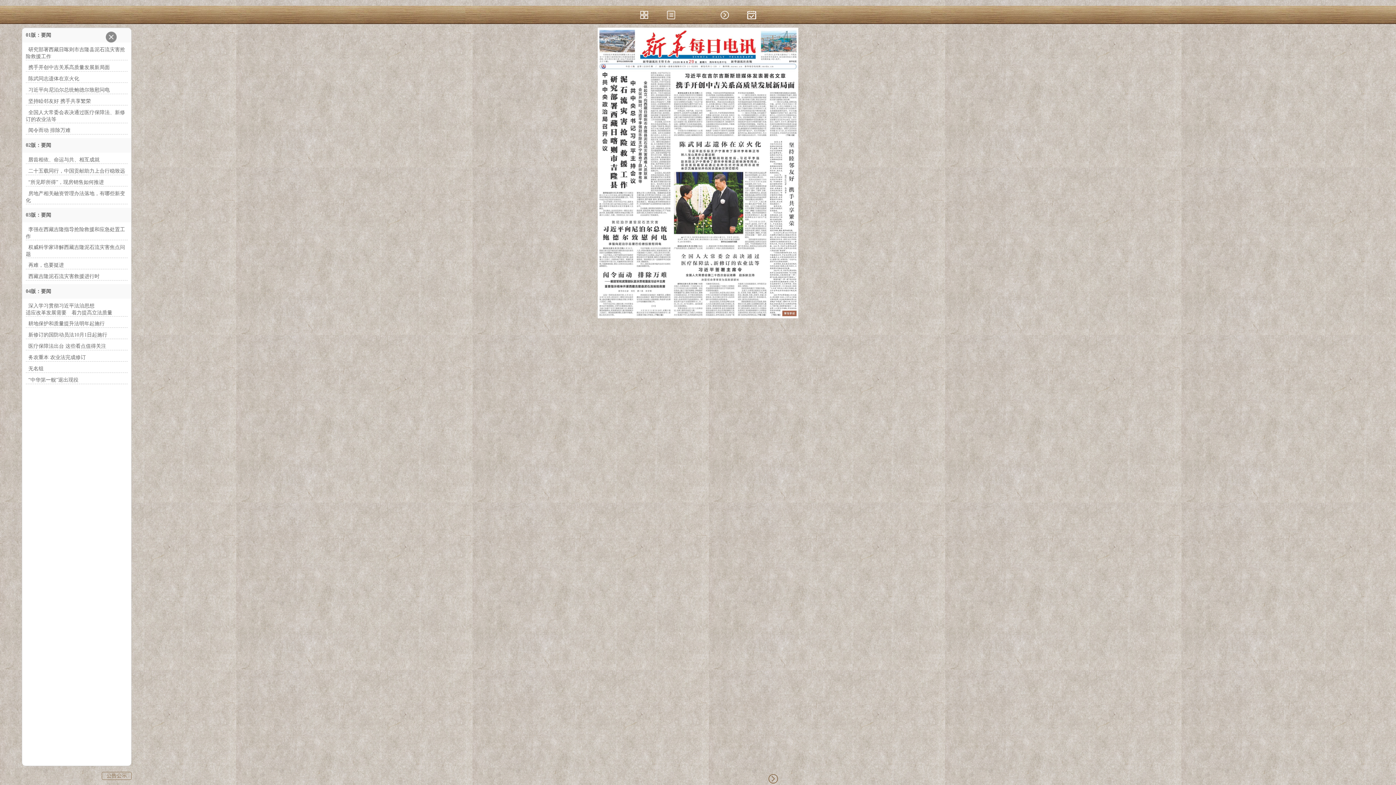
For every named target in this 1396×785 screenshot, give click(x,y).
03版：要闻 (38, 215)
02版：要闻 (38, 145)
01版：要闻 (38, 35)
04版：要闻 (38, 291)
